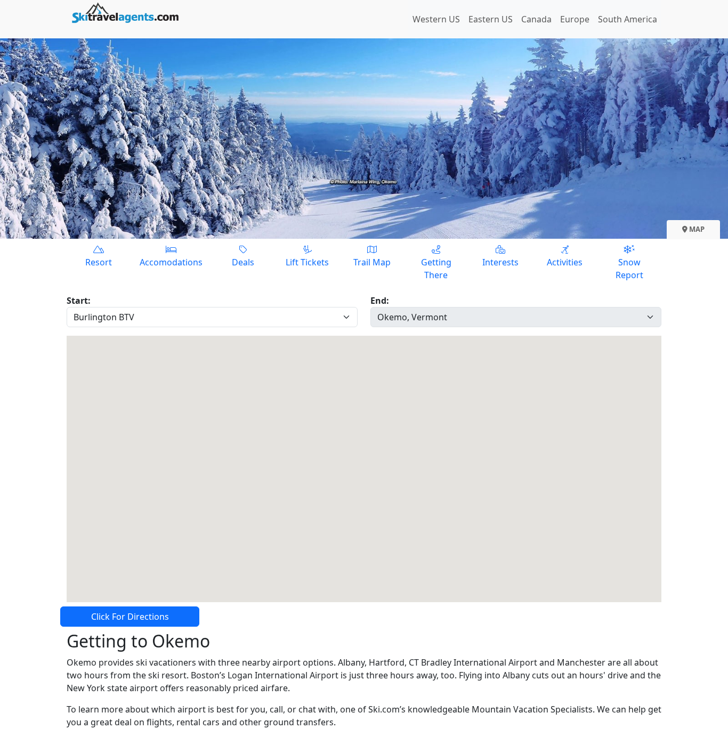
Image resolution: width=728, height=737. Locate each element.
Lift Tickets (307, 262)
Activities (565, 262)
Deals (243, 262)
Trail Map (372, 262)
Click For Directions (130, 616)
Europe (574, 19)
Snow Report (629, 268)
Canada (536, 19)
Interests (500, 262)
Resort (98, 262)
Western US (436, 19)
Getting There (436, 268)
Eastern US (490, 19)
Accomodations (171, 262)
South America (627, 19)
